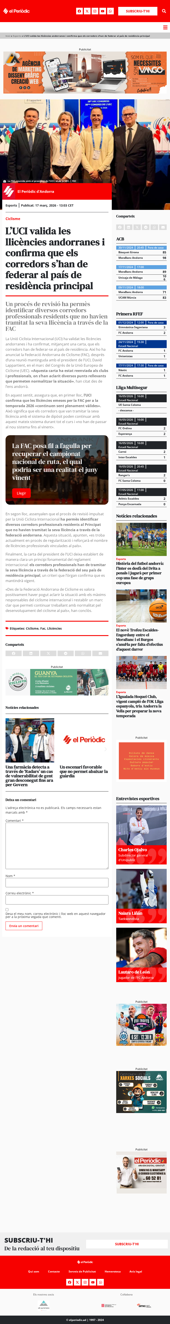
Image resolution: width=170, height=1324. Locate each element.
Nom (10, 876)
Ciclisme (32, 628)
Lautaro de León (134, 972)
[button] (164, 11)
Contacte (54, 1271)
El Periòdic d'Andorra (35, 191)
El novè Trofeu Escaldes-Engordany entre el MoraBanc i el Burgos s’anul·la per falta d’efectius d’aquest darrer (139, 639)
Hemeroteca (113, 1271)
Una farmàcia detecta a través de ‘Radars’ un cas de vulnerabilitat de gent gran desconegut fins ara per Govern (29, 776)
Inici (8, 35)
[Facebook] (79, 11)
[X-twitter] (87, 11)
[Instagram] (95, 11)
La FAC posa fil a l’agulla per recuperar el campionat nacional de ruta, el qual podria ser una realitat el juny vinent (55, 461)
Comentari (15, 820)
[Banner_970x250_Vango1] (85, 92)
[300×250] (141, 780)
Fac (42, 628)
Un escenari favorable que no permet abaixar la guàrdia (84, 771)
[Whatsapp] (110, 11)
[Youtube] (102, 11)
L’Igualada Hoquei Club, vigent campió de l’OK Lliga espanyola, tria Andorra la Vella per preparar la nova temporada (139, 706)
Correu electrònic (20, 893)
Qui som (33, 1271)
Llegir (21, 493)
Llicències (54, 628)
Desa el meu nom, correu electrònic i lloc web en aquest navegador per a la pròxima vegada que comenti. (56, 915)
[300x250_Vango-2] (141, 1111)
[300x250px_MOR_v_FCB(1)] (141, 1044)
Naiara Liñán (130, 913)
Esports (17, 35)
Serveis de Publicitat (82, 1271)
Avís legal (135, 1271)
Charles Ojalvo (132, 850)
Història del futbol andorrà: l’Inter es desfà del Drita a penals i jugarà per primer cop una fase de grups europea (140, 573)
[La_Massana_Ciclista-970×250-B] (57, 694)
